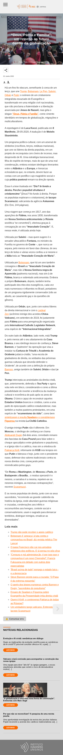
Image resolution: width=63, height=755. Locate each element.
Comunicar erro (15, 619)
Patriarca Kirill (12, 450)
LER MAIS (10, 650)
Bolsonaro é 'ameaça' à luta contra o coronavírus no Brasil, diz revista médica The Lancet (34, 540)
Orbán (8, 95)
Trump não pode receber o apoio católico (32, 532)
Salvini (52, 91)
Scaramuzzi (19, 487)
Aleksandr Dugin (13, 435)
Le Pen (43, 91)
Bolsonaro (33, 91)
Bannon (9, 369)
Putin (16, 95)
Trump (23, 91)
